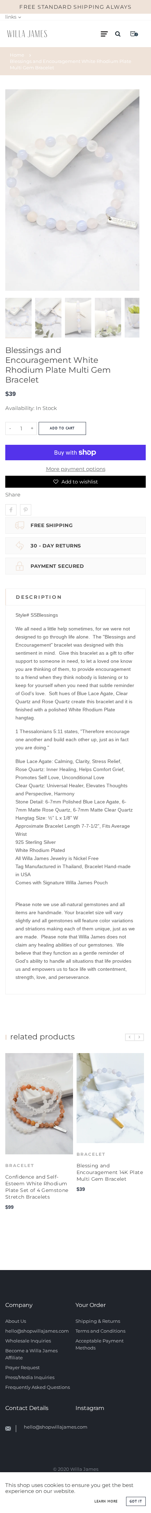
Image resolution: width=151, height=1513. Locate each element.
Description (39, 597)
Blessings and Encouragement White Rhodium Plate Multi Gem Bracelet (70, 64)
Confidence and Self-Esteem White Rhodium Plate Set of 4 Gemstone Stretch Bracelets (36, 1187)
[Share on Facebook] (11, 509)
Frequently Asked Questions (37, 1387)
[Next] (131, 190)
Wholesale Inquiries (28, 1341)
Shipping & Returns (98, 1321)
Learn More (106, 1501)
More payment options (75, 469)
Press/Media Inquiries (29, 1377)
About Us (15, 1321)
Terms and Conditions (100, 1331)
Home (17, 55)
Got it (136, 1501)
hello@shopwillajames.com (37, 1331)
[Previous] (13, 190)
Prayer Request (22, 1367)
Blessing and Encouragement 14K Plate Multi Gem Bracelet (110, 1172)
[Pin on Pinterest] (25, 509)
